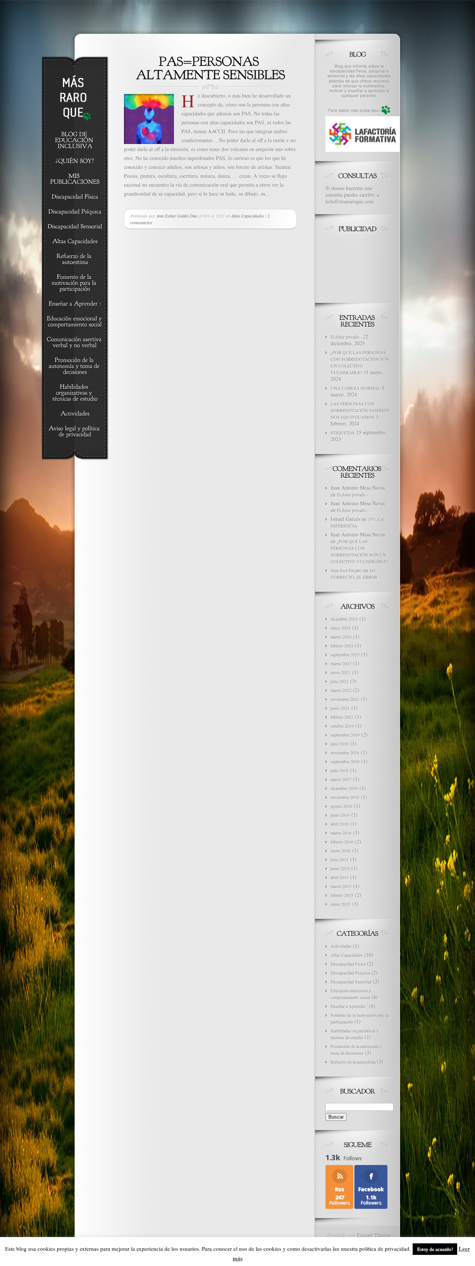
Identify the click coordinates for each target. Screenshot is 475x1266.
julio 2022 (339, 681)
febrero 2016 (342, 842)
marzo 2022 (341, 690)
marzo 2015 (341, 886)
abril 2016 (339, 824)
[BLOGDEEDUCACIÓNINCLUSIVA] (74, 141)
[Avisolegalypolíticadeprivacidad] (74, 432)
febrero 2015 (342, 895)
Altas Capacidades (247, 216)
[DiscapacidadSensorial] (74, 227)
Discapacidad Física (348, 964)
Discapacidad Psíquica (350, 973)
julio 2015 (339, 859)
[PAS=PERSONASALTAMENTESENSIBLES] (210, 67)
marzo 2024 (341, 637)
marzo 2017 (341, 779)
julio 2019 (339, 744)
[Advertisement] (358, 266)
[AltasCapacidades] (74, 242)
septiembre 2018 (345, 761)
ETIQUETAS (343, 432)
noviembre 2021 (345, 699)
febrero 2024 (342, 646)
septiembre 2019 (345, 735)
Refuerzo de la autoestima (353, 1062)
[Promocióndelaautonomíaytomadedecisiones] (74, 366)
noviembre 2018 (345, 753)
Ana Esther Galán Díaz (177, 216)
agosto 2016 (341, 806)
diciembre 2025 (344, 619)
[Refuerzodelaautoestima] (74, 259)
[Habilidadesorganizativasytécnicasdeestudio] (74, 393)
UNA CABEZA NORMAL (355, 388)
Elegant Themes (374, 1235)
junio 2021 (340, 708)
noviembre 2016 (345, 797)
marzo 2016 (341, 833)
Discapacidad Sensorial (351, 982)
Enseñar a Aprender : (349, 1006)
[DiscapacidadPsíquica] (74, 212)
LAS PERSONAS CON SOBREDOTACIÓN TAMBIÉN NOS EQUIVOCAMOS (360, 410)
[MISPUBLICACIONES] (74, 179)
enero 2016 (340, 851)
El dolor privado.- (346, 337)
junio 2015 (340, 868)
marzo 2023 (341, 663)
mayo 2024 (340, 628)
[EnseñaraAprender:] (74, 304)
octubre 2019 (342, 726)
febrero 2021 (342, 717)
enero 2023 (340, 672)
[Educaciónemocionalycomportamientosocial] (74, 322)
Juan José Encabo (346, 570)
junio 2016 (340, 815)
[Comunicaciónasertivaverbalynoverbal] (74, 343)
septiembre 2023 (345, 655)
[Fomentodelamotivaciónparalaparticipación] (74, 283)
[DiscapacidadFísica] (74, 197)
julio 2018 (339, 770)
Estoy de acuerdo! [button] (435, 1249)
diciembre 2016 (344, 788)
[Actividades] (74, 414)
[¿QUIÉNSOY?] (74, 161)
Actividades (341, 946)
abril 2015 (339, 877)
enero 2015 (340, 904)
